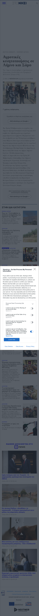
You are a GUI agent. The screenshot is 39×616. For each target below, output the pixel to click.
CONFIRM (11, 339)
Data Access (19, 346)
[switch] (31, 308)
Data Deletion (9, 346)
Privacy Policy (30, 346)
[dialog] (19, 308)
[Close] (35, 270)
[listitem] (19, 304)
